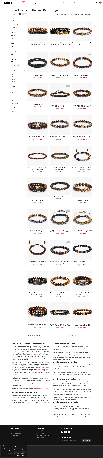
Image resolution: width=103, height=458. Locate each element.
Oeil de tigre (15, 103)
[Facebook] (62, 432)
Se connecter (94, 2)
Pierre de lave (15, 100)
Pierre (13, 90)
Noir (13, 74)
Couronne (14, 114)
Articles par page (61, 14)
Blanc (13, 81)
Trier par (77, 14)
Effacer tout (21, 60)
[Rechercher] (74, 3)
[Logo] (7, 3)
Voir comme (13, 14)
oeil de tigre (41, 369)
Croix (13, 111)
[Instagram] (65, 432)
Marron (14, 76)
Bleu (13, 79)
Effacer (21, 97)
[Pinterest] (69, 432)
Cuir (13, 92)
